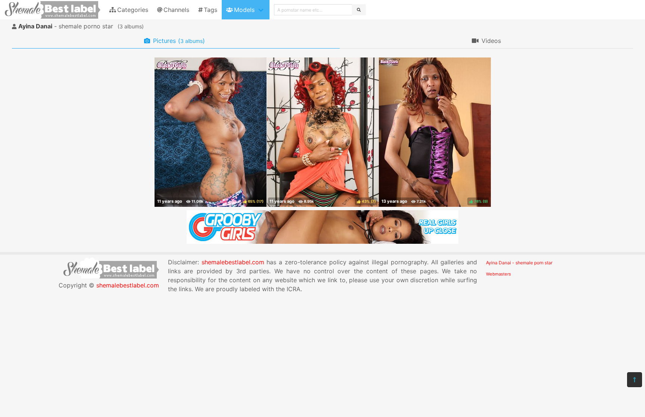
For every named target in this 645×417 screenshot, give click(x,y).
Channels (176, 9)
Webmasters (498, 274)
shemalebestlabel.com (127, 285)
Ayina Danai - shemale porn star (519, 262)
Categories (132, 9)
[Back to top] (634, 379)
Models (244, 9)
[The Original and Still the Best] (322, 241)
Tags (210, 9)
